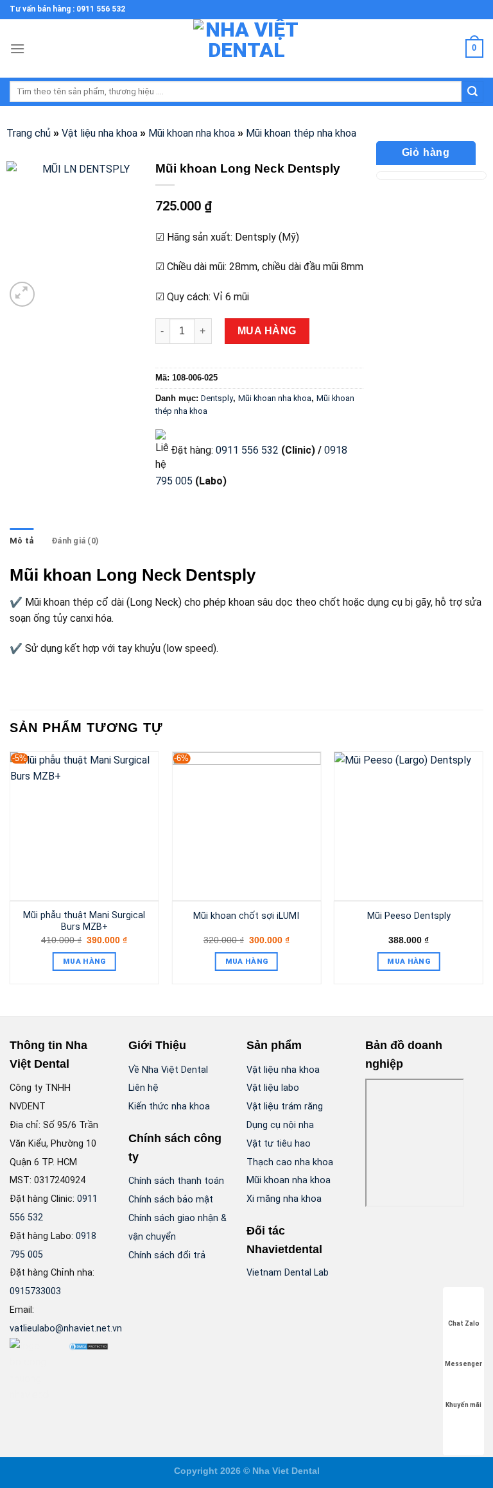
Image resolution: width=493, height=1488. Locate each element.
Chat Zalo (464, 1323)
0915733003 (35, 1291)
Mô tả (21, 540)
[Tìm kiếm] (472, 92)
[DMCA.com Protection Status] (88, 1346)
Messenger (463, 1363)
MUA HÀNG (267, 330)
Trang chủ (28, 133)
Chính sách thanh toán (176, 1181)
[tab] (21, 541)
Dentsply (217, 398)
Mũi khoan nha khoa (191, 133)
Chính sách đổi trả (166, 1255)
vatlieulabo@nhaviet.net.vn (66, 1328)
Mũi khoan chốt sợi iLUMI (246, 916)
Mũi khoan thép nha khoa (301, 133)
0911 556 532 (247, 450)
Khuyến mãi (463, 1404)
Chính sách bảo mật (170, 1199)
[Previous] (10, 873)
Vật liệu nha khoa (99, 133)
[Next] (482, 873)
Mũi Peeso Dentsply (409, 916)
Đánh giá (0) (75, 540)
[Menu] (17, 48)
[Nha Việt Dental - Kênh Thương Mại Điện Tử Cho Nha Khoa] (246, 48)
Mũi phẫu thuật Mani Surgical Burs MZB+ (84, 921)
